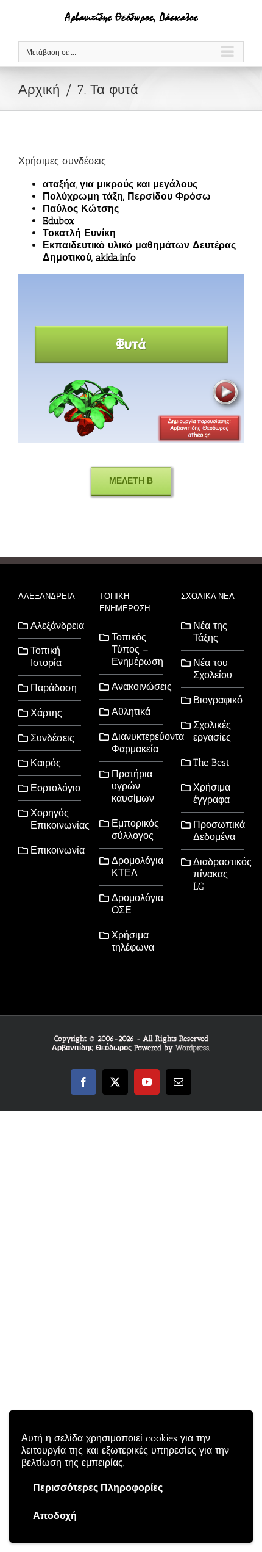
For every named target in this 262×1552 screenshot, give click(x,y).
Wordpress (192, 1047)
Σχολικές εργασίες (212, 731)
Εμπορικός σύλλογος (134, 829)
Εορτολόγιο (52, 788)
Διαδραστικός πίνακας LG (215, 874)
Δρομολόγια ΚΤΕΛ (134, 867)
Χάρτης (46, 713)
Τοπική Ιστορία (46, 657)
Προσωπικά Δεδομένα (215, 831)
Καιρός (45, 763)
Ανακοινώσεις (134, 686)
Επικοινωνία (52, 850)
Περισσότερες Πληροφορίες (98, 1487)
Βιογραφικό (215, 700)
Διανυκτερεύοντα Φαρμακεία (134, 743)
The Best (211, 762)
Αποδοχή (55, 1515)
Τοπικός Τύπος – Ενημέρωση (134, 649)
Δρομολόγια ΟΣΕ (134, 904)
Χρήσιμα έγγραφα (211, 793)
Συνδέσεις (52, 738)
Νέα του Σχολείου (212, 669)
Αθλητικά (131, 711)
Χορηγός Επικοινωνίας (52, 819)
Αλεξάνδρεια (52, 625)
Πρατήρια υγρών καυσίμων (133, 786)
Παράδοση (52, 688)
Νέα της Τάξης (210, 632)
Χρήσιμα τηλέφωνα (133, 941)
